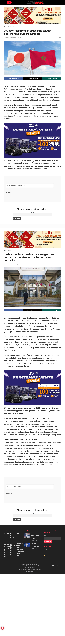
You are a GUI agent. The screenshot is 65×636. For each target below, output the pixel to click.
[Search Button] (60, 2)
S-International (20, 542)
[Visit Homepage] (35, 2)
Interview (12, 538)
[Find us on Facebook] (44, 550)
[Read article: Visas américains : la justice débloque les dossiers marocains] (27, 535)
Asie (5, 540)
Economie (6, 544)
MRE (18, 533)
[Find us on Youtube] (49, 550)
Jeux (11, 542)
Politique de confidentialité (51, 566)
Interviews (13, 540)
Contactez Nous (50, 555)
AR (9, 2)
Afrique (6, 536)
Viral (18, 555)
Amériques (7, 538)
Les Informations (13, 548)
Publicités (46, 564)
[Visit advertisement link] (32, 17)
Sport (18, 547)
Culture (6, 542)
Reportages (20, 540)
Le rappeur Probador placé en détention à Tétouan (36, 545)
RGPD (45, 570)
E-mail (32, 212)
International (13, 536)
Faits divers (21, 264)
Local (11, 552)
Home (5, 26)
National (19, 536)
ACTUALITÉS (11, 26)
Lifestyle (12, 550)
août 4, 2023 (7, 37)
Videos (18, 553)
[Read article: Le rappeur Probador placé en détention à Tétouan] (27, 545)
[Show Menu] (4, 2)
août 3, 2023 (7, 264)
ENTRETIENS (7, 546)
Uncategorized (21, 551)
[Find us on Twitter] (46, 550)
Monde (12, 557)
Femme (12, 533)
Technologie (20, 549)
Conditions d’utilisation (50, 568)
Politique (19, 538)
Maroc (19, 37)
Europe (6, 552)
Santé (18, 545)
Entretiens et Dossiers (6, 549)
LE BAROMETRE (13, 545)
